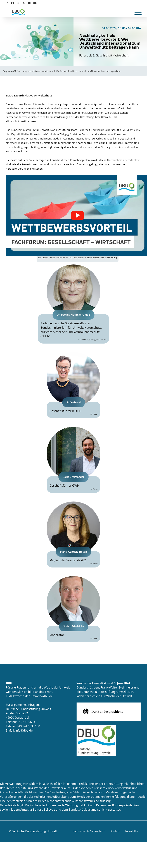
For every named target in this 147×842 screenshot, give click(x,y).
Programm (8, 71)
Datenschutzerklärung (105, 257)
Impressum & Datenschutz (89, 831)
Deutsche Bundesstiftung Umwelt (34, 831)
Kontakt (115, 831)
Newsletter (131, 831)
